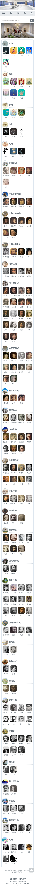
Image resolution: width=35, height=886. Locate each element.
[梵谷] (13, 630)
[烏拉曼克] (6, 808)
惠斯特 (13, 604)
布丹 (29, 616)
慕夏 (13, 674)
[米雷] (21, 479)
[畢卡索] (13, 738)
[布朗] (6, 479)
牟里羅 (21, 318)
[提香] (13, 232)
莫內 (5, 616)
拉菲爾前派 (14, 460)
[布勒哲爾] (6, 251)
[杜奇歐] (13, 170)
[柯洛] (6, 548)
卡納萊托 (21, 361)
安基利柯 (6, 206)
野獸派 (12, 801)
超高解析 (13, 870)
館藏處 (14, 872)
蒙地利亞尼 (6, 713)
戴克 (5, 330)
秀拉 (13, 654)
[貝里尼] (6, 232)
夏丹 (5, 384)
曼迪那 (29, 206)
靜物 (11, 105)
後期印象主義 (15, 622)
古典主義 (13, 491)
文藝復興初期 (15, 194)
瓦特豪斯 (6, 473)
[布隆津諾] (21, 271)
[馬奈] (13, 610)
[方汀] (21, 548)
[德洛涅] (21, 738)
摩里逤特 (6, 593)
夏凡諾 (6, 523)
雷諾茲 (21, 372)
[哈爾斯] (6, 313)
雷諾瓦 (29, 593)
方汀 (21, 554)
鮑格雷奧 (6, 422)
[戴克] (6, 324)
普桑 (5, 341)
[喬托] (21, 170)
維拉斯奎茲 (6, 296)
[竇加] (21, 610)
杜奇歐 (13, 176)
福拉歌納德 (6, 361)
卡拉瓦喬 (21, 296)
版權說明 (26, 870)
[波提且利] (13, 201)
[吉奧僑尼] (13, 220)
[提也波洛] (29, 355)
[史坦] (13, 336)
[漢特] (13, 479)
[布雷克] (29, 436)
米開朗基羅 (6, 226)
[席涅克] (6, 649)
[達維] (13, 398)
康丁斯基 (14, 713)
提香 (13, 237)
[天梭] (21, 398)
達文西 (21, 226)
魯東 (21, 523)
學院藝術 (13, 410)
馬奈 (13, 616)
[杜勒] (21, 251)
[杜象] (21, 847)
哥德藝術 (13, 163)
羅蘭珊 (6, 755)
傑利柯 (6, 453)
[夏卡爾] (13, 827)
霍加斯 (13, 372)
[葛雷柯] (29, 271)
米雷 (21, 484)
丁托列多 (14, 276)
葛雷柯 (29, 276)
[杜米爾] (13, 537)
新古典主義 (14, 390)
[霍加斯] (13, 367)
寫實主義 (13, 530)
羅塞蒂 (21, 473)
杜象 (21, 852)
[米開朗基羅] (6, 220)
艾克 (29, 176)
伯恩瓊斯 (14, 473)
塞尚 (21, 635)
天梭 (21, 403)
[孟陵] (29, 251)
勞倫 (29, 330)
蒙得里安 (6, 794)
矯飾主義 (13, 264)
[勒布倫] (29, 313)
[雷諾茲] (21, 367)
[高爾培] (6, 537)
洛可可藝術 (14, 348)
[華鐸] (13, 378)
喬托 (21, 176)
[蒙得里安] (6, 788)
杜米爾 (13, 542)
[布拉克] (13, 749)
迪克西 (29, 473)
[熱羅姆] (29, 417)
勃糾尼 (6, 774)
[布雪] (29, 367)
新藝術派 (13, 661)
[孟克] (21, 719)
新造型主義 (14, 781)
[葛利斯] (29, 738)
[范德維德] (29, 290)
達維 (13, 403)
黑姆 (13, 330)
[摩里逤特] (6, 587)
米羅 (21, 833)
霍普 (29, 852)
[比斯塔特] (13, 847)
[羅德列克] (6, 630)
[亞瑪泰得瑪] (6, 498)
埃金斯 (21, 542)
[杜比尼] (6, 568)
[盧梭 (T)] (13, 568)
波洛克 (21, 713)
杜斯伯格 (14, 794)
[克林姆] (6, 668)
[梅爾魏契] (6, 738)
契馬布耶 (6, 176)
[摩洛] (13, 517)
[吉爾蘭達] (21, 201)
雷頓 (21, 503)
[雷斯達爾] (6, 301)
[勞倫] (29, 324)
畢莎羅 (21, 593)
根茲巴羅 (14, 361)
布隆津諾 (21, 276)
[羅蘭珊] (6, 749)
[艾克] (29, 170)
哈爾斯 (6, 318)
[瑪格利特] (6, 827)
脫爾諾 (13, 453)
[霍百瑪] (13, 313)
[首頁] (9, 4)
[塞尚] (21, 630)
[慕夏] (13, 668)
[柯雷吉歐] (6, 271)
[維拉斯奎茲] (6, 290)
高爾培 (6, 542)
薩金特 (29, 542)
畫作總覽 (7, 870)
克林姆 (6, 674)
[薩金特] (29, 537)
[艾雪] (6, 858)
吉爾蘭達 (21, 206)
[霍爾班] (13, 251)
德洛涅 (21, 744)
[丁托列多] (13, 271)
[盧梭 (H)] (6, 719)
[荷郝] (21, 324)
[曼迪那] (29, 201)
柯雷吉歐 (6, 276)
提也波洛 (29, 361)
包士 (5, 187)
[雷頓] (21, 498)
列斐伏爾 (21, 422)
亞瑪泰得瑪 (6, 503)
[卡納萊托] (21, 355)
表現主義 (13, 700)
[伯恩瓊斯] (13, 467)
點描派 (12, 642)
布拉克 (13, 755)
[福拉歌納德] (6, 355)
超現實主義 (14, 820)
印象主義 (13, 580)
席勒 (29, 724)
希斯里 (6, 604)
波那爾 (6, 693)
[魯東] (21, 517)
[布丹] (29, 610)
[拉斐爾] (29, 220)
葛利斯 (29, 744)
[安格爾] (6, 398)
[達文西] (21, 220)
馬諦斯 (13, 813)
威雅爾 (13, 693)
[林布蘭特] (13, 290)
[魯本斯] (13, 301)
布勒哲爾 (6, 257)
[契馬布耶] (6, 170)
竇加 (21, 616)
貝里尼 (6, 237)
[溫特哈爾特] (13, 498)
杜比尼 (6, 573)
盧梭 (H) (6, 724)
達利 (29, 833)
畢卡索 (13, 744)
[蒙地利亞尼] (6, 707)
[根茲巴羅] (13, 355)
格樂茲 (6, 372)
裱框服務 (20, 870)
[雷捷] (21, 749)
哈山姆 (21, 604)
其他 (11, 144)
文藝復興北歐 (15, 244)
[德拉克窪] (21, 436)
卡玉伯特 (14, 593)
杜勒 (21, 257)
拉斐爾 (29, 226)
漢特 (13, 484)
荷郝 (21, 330)
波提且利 (14, 206)
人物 (11, 43)
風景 (11, 74)
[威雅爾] (13, 688)
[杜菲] (21, 808)
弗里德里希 (6, 442)
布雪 (29, 372)
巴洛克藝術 (14, 283)
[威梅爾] (21, 301)
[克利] (13, 719)
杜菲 (21, 813)
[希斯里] (6, 599)
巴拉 (13, 774)
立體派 (12, 731)
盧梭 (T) (13, 573)
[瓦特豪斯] (6, 467)
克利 (13, 724)
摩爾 (29, 503)
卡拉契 (29, 307)
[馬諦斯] (13, 808)
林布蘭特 (14, 296)
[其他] (13, 858)
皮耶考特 (14, 422)
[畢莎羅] (21, 587)
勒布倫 (29, 318)
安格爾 (6, 403)
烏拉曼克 (6, 813)
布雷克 (29, 442)
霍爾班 (13, 257)
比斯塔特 (14, 852)
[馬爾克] (29, 707)
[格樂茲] (6, 367)
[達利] (29, 827)
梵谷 (13, 635)
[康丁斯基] (13, 707)
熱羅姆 (29, 422)
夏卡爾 (13, 833)
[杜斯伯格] (13, 788)
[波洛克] (21, 707)
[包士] (6, 182)
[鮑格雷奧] (6, 417)
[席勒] (29, 719)
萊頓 (29, 484)
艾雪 (5, 863)
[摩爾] (29, 498)
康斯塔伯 (14, 442)
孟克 (21, 724)
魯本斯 (13, 307)
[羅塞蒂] (21, 467)
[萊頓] (29, 479)
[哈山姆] (21, 599)
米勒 (13, 554)
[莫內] (6, 610)
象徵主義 (13, 510)
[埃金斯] (21, 537)
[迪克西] (29, 467)
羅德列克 (6, 635)
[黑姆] (13, 324)
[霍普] (29, 847)
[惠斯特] (13, 599)
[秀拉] (13, 649)
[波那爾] (6, 688)
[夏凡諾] (6, 517)
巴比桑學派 (14, 561)
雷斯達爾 (6, 307)
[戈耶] (21, 448)
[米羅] (21, 827)
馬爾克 (29, 713)
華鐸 (13, 384)
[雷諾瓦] (29, 587)
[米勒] (13, 548)
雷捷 (21, 755)
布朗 (5, 484)
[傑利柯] (6, 448)
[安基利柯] (6, 201)
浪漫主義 (13, 429)
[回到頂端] (31, 871)
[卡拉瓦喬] (21, 290)
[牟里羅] (21, 313)
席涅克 (6, 654)
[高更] (29, 630)
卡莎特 (29, 604)
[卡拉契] (29, 301)
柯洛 (5, 554)
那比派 (12, 681)
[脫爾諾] (13, 448)
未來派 (12, 762)
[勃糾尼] (6, 769)
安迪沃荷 (6, 852)
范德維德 (29, 296)
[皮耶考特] (13, 417)
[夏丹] (6, 378)
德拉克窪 (21, 442)
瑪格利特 (6, 833)
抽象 (11, 124)
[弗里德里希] (6, 436)
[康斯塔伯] (13, 436)
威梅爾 (21, 307)
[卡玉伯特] (13, 587)
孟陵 (29, 257)
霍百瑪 (13, 318)
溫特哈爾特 (14, 503)
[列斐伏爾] (21, 417)
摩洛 (13, 523)
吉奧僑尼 (14, 226)
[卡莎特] (29, 599)
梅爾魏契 (6, 744)
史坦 (13, 341)
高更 (29, 635)
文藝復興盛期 (15, 213)
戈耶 (21, 453)
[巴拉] (13, 769)
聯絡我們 (20, 872)
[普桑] (6, 336)
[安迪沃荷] (6, 847)
